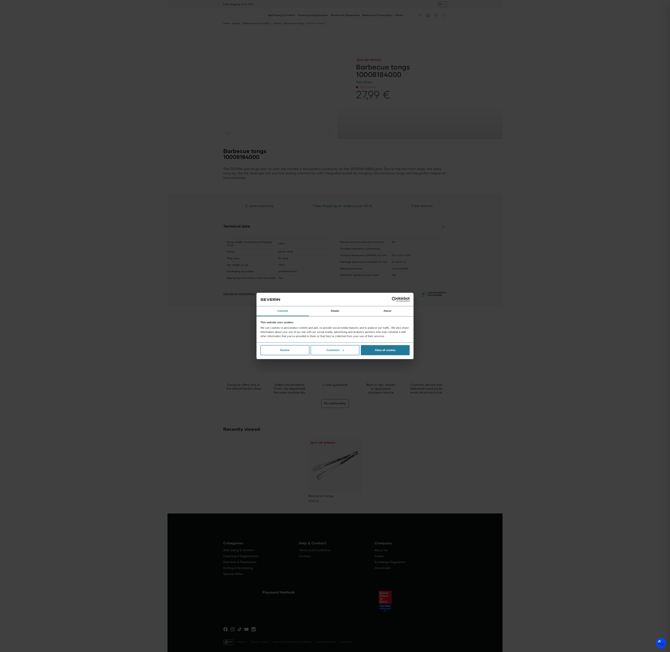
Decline (284, 350)
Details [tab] (335, 310)
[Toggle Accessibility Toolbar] (661, 643)
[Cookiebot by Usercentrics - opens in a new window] (394, 299)
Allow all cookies (385, 350)
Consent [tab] (282, 310)
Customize (333, 350)
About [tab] (387, 310)
